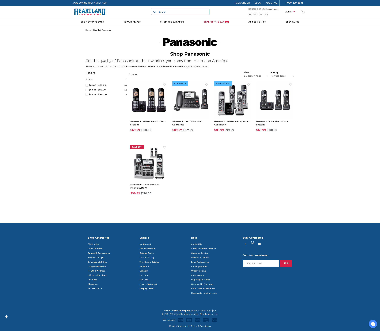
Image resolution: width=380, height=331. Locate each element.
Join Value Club (99, 2)
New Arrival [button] (223, 83)
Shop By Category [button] (92, 21)
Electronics (93, 244)
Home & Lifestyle (96, 257)
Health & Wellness (96, 271)
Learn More (273, 9)
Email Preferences (200, 262)
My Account (145, 244)
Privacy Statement (148, 284)
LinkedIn (144, 271)
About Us (271, 2)
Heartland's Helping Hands (204, 293)
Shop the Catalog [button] (172, 21)
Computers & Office (97, 262)
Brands (96, 30)
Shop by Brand (146, 289)
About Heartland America (203, 249)
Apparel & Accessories (99, 253)
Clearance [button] (180, 83)
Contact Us (196, 244)
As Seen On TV (95, 289)
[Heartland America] (89, 11)
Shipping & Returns (200, 280)
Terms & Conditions (201, 326)
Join (286, 263)
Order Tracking (198, 271)
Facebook (144, 266)
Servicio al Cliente (200, 257)
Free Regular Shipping (177, 310)
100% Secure (197, 275)
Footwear (92, 280)
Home (88, 30)
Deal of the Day (147, 257)
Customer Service (199, 253)
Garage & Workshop (97, 266)
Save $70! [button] (137, 147)
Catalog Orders (147, 253)
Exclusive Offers (147, 249)
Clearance (93, 284)
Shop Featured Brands (190, 221)
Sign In (288, 12)
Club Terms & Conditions (203, 289)
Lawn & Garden (95, 249)
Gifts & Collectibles (97, 275)
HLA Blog (144, 280)
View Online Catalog (149, 262)
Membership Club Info (202, 284)
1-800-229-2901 (294, 2)
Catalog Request (199, 266)
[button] (148, 130)
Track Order (241, 2)
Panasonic (106, 30)
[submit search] (154, 12)
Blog (257, 2)
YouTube (144, 275)
